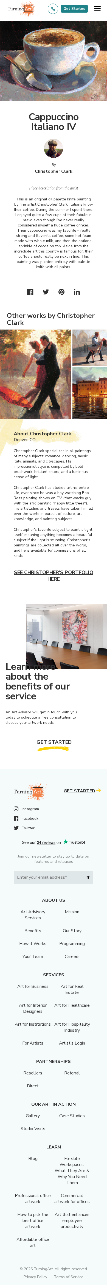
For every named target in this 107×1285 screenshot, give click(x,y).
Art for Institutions (33, 1024)
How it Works (32, 944)
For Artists (32, 1043)
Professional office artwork (33, 1199)
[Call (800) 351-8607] (53, 9)
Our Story (72, 931)
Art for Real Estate (72, 989)
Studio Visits (33, 1129)
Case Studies (72, 1116)
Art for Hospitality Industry (72, 1027)
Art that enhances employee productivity (72, 1221)
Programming (72, 944)
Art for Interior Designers (33, 1008)
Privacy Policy (35, 1277)
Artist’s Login (72, 1043)
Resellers (32, 1073)
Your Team (32, 957)
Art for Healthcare (72, 1005)
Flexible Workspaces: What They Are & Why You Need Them (72, 1171)
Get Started (74, 8)
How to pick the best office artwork (32, 1221)
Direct (33, 1086)
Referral (72, 1073)
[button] (97, 9)
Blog (33, 1159)
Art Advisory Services (33, 915)
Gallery (33, 1116)
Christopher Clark (53, 171)
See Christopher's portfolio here (53, 575)
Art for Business (33, 986)
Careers (72, 957)
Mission (72, 912)
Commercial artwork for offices (72, 1199)
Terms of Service (68, 1277)
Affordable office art (32, 1242)
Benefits (32, 931)
